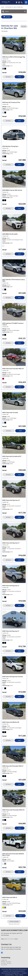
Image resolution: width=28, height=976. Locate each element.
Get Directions (5, 935)
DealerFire (6, 971)
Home (2, 7)
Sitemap (21, 974)
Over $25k (4, 965)
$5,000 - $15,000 (6, 961)
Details (8, 77)
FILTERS (7, 17)
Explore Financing (25, 77)
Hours (16, 939)
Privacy (16, 974)
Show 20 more (14, 921)
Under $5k (4, 960)
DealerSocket (17, 971)
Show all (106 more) (14, 924)
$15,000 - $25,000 (6, 963)
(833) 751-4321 (9, 939)
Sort (24, 26)
